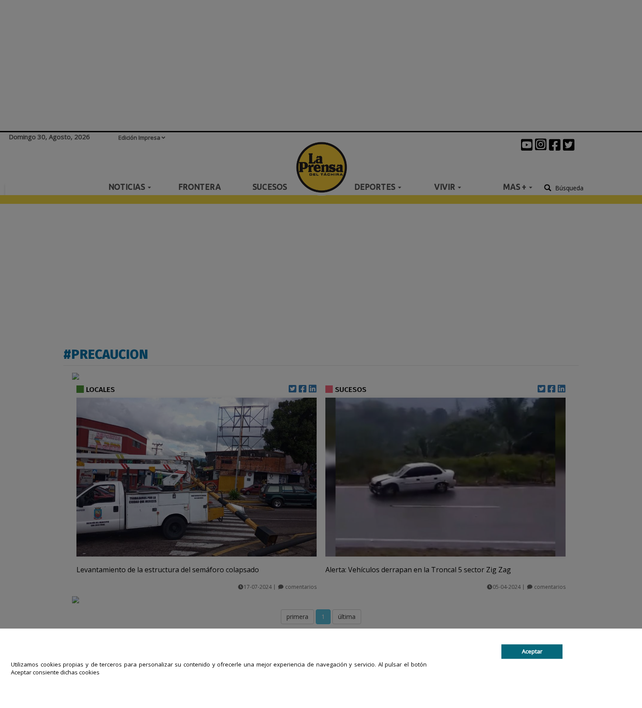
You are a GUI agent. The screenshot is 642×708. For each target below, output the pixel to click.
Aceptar (532, 651)
